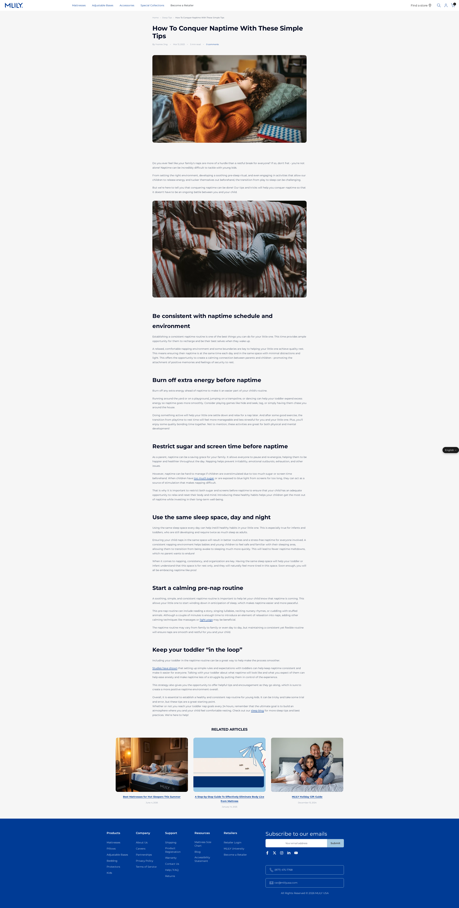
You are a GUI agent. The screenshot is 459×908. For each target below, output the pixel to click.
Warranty (170, 857)
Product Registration (173, 850)
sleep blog (257, 710)
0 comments (212, 44)
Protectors (113, 866)
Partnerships (144, 854)
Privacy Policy (144, 860)
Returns (170, 876)
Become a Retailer (182, 5)
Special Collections (152, 5)
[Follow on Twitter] (274, 853)
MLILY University (234, 848)
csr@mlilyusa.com (286, 882)
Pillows (111, 848)
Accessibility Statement (202, 859)
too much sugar (204, 478)
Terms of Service (146, 866)
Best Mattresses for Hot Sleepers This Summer (152, 796)
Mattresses (79, 5)
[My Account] (446, 5)
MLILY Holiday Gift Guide (307, 796)
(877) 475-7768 (284, 869)
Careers (140, 848)
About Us (142, 842)
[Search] (439, 5)
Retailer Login (232, 842)
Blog (198, 851)
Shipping (170, 842)
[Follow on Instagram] (281, 853)
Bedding (112, 860)
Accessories (127, 5)
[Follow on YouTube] (296, 853)
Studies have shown (164, 668)
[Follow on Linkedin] (289, 853)
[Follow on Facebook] (267, 853)
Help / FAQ (172, 870)
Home (155, 18)
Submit (335, 843)
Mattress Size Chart (203, 844)
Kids (109, 872)
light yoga (206, 619)
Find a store (419, 5)
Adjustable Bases (102, 5)
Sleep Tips (167, 18)
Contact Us (172, 863)
